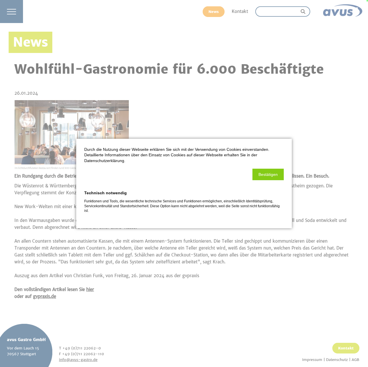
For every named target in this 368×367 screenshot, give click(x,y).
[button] (268, 174)
